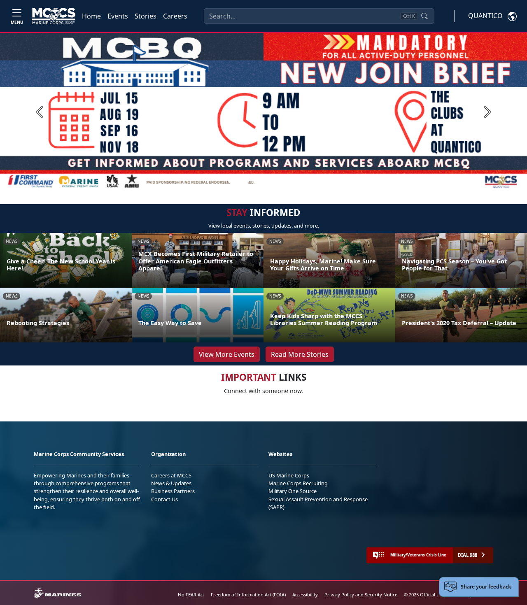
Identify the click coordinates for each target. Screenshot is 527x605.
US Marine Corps (288, 475)
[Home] (53, 16)
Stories (145, 16)
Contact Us (164, 499)
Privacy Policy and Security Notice (360, 594)
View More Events (226, 354)
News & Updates (171, 483)
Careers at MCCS (171, 475)
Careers (175, 16)
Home (91, 16)
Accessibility (305, 594)
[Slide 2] (255, 180)
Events (117, 16)
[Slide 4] (275, 180)
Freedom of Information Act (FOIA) (248, 594)
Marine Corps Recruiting (298, 483)
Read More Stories (300, 354)
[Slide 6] (294, 180)
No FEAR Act (191, 594)
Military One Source (292, 491)
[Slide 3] (265, 180)
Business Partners (173, 491)
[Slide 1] (239, 180)
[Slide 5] (285, 180)
